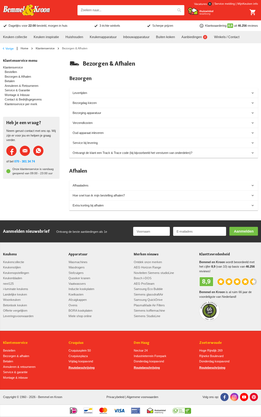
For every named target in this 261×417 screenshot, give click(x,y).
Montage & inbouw (15, 377)
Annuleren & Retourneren (21, 85)
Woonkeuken (12, 299)
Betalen (10, 81)
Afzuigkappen (78, 299)
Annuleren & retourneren (19, 366)
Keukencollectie (13, 262)
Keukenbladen (12, 278)
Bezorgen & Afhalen (18, 76)
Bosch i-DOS (143, 278)
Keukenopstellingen (16, 273)
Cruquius (76, 343)
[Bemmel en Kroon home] (26, 10)
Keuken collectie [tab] (15, 37)
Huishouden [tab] (74, 37)
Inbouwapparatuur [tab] (136, 37)
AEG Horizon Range (147, 267)
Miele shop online (80, 316)
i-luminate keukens (15, 289)
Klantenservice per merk (21, 104)
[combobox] (130, 10)
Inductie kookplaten (81, 289)
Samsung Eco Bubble (148, 289)
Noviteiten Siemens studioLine (154, 273)
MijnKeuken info (247, 3)
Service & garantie (15, 372)
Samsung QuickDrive (148, 299)
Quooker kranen (79, 278)
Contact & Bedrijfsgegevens (23, 99)
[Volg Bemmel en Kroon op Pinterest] (254, 397)
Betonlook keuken (15, 305)
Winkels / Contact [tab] (226, 37)
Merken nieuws (146, 254)
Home (24, 48)
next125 (8, 283)
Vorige (10, 48)
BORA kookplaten (80, 310)
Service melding (224, 3)
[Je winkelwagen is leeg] (253, 12)
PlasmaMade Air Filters (149, 305)
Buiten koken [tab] (165, 37)
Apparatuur (78, 254)
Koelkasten (76, 294)
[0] (253, 12)
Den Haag (141, 343)
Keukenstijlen (12, 267)
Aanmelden (244, 231)
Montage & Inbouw (17, 95)
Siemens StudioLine (147, 316)
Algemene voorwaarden (142, 397)
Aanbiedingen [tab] (191, 37)
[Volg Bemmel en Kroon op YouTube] (244, 397)
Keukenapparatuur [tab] (103, 37)
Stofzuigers (76, 273)
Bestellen (11, 72)
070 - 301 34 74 (24, 161)
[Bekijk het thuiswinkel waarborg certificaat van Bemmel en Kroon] (201, 11)
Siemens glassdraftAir (148, 294)
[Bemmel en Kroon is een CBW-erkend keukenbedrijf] (182, 411)
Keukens (10, 254)
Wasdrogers (77, 267)
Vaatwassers (77, 283)
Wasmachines (78, 262)
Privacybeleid (115, 397)
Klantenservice (45, 48)
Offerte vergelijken (15, 310)
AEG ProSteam (144, 283)
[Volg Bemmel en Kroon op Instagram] (234, 397)
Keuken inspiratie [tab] (46, 37)
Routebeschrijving (82, 367)
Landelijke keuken (15, 294)
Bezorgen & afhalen (16, 356)
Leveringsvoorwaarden (18, 316)
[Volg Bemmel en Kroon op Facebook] (224, 397)
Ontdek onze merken (148, 262)
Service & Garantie (17, 90)
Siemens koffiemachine (149, 310)
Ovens (73, 305)
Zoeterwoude (210, 343)
